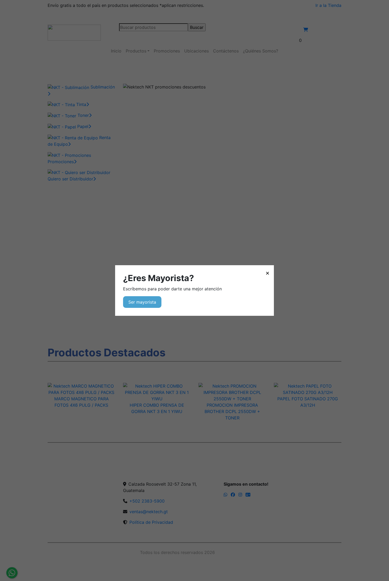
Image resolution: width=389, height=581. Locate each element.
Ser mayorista (142, 302)
